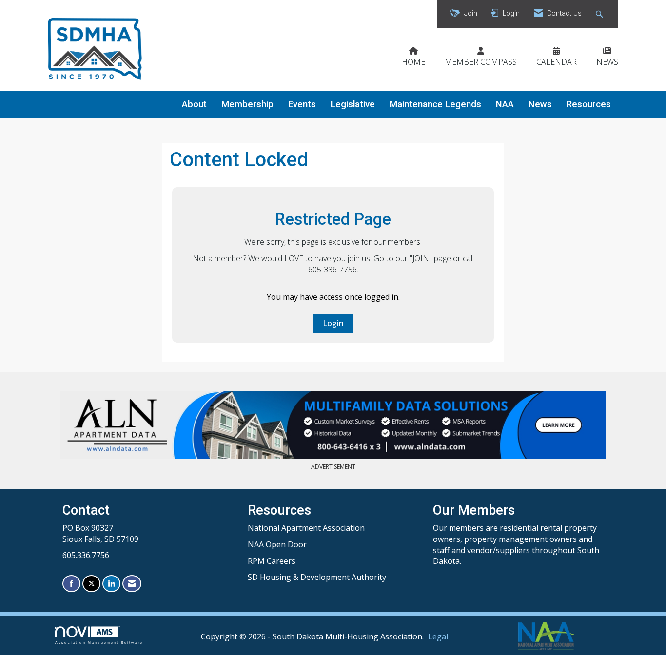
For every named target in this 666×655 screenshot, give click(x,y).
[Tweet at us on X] (91, 583)
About (194, 104)
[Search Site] (600, 13)
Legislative (353, 104)
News (540, 104)
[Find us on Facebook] (71, 583)
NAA (505, 104)
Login (333, 323)
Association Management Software (99, 642)
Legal (438, 636)
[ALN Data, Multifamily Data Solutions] (333, 425)
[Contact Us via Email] (131, 583)
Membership (247, 104)
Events (302, 104)
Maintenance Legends (435, 104)
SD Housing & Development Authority (317, 577)
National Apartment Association (306, 527)
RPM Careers (271, 561)
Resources (589, 104)
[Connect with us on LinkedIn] (111, 583)
